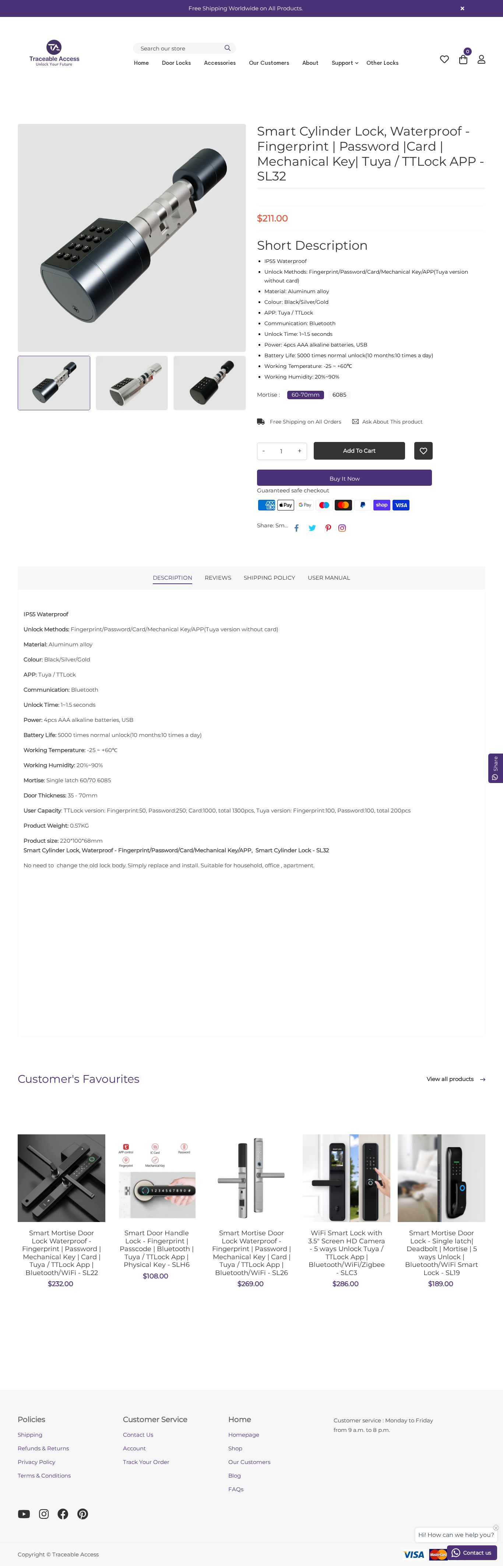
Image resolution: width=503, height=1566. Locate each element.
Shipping (30, 1434)
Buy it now (345, 478)
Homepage (243, 1434)
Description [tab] (172, 577)
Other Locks (382, 62)
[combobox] (184, 48)
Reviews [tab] (218, 577)
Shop (235, 1448)
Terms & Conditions (44, 1475)
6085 (339, 394)
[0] (463, 61)
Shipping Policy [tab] (269, 577)
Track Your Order (146, 1461)
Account (134, 1448)
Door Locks (176, 62)
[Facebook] (296, 528)
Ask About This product (392, 421)
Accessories (220, 62)
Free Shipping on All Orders (304, 421)
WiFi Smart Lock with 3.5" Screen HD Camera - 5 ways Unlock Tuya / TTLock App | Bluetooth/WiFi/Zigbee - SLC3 (346, 1253)
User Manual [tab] (329, 577)
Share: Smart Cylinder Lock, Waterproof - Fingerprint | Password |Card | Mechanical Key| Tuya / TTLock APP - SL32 (273, 525)
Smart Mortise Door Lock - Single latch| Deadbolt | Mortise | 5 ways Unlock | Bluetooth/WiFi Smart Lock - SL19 (441, 1253)
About (310, 62)
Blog (234, 1475)
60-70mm (306, 394)
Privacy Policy (36, 1461)
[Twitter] (312, 528)
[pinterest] (328, 528)
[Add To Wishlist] (423, 451)
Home (141, 62)
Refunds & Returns (43, 1448)
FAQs (235, 1489)
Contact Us (138, 1434)
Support (342, 62)
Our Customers (269, 62)
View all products (451, 1078)
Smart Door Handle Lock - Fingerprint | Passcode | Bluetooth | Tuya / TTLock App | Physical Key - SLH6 (157, 1249)
